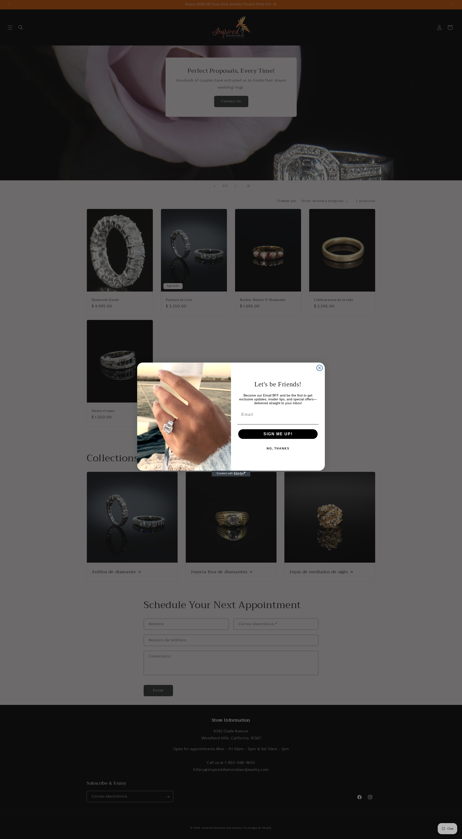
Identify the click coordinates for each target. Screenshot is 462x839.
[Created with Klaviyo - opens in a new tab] (231, 473)
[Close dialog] (319, 368)
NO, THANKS (278, 448)
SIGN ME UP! (278, 434)
